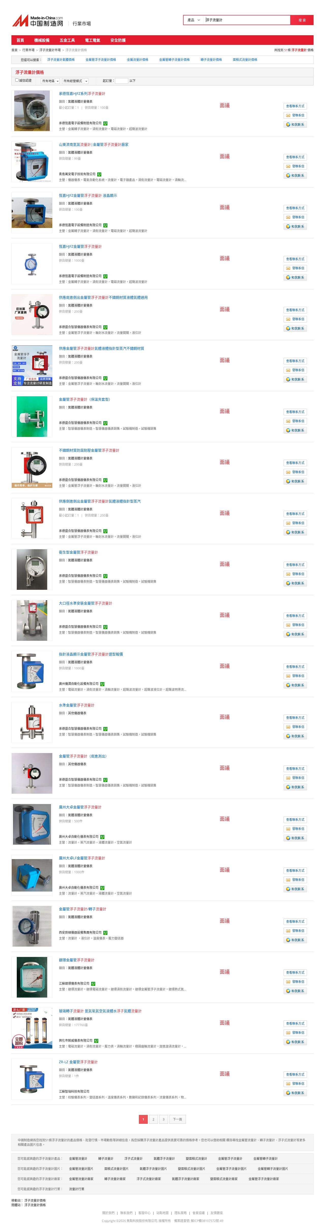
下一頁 (177, 1119)
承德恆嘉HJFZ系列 (82, 93)
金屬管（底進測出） (84, 756)
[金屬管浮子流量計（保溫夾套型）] (32, 416)
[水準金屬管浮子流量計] (32, 722)
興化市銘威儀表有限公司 (75, 1040)
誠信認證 (25, 80)
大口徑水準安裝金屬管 (85, 603)
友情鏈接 (216, 1213)
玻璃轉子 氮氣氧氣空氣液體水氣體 (100, 1010)
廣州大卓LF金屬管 (82, 858)
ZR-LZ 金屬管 (78, 1061)
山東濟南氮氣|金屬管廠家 (93, 144)
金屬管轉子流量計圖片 (273, 1169)
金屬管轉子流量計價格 (174, 60)
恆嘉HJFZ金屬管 (80, 246)
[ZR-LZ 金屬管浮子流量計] (32, 1079)
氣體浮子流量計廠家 (185, 1179)
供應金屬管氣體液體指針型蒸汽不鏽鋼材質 (101, 348)
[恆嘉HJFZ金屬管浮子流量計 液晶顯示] (32, 212)
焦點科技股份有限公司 (142, 1221)
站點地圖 (162, 1213)
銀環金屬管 (76, 959)
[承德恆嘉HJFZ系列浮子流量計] (32, 110)
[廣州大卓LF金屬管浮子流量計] (32, 875)
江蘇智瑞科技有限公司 (74, 1091)
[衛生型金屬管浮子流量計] (32, 569)
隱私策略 (180, 1213)
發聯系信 (298, 115)
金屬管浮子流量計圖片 (231, 1169)
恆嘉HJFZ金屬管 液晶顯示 (88, 195)
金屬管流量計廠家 (81, 1179)
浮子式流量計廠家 (149, 1179)
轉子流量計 (105, 1159)
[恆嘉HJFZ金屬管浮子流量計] (32, 263)
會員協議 (198, 1213)
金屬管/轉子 (82, 908)
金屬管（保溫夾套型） (85, 399)
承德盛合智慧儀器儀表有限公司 (80, 327)
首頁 (20, 40)
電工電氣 (92, 40)
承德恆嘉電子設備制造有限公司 (80, 123)
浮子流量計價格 (35, 1200)
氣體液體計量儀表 (80, 101)
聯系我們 (126, 1213)
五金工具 (67, 40)
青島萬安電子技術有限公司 (77, 174)
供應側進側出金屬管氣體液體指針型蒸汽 (100, 501)
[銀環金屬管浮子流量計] (32, 977)
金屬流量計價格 (137, 60)
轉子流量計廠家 (115, 1179)
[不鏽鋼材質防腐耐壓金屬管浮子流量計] (32, 467)
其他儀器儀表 (77, 713)
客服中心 (144, 1213)
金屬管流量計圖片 (81, 1169)
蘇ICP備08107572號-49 (207, 1221)
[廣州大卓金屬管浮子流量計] (32, 824)
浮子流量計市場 (50, 50)
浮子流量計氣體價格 (61, 60)
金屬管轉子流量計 (265, 1159)
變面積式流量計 (196, 1159)
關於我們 (108, 1213)
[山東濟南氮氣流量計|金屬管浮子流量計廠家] (32, 161)
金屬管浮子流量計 (230, 1159)
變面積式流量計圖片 (191, 1169)
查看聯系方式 (295, 106)
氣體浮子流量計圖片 (153, 1169)
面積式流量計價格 (245, 60)
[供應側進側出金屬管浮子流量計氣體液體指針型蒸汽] (32, 518)
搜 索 (302, 20)
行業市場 (82, 24)
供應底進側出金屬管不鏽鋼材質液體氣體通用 (103, 297)
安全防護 (118, 40)
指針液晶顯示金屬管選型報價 (91, 654)
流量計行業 (76, 1189)
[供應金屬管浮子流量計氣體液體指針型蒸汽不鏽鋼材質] (32, 365)
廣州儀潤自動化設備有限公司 (79, 684)
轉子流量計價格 (211, 60)
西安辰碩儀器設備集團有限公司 (80, 932)
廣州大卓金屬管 (80, 807)
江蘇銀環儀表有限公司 (74, 983)
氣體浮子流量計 (164, 1159)
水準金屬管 (76, 705)
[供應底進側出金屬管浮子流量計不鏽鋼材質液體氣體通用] (32, 314)
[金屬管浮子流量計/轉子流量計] (32, 926)
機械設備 (42, 40)
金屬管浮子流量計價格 (101, 60)
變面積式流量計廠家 (224, 1179)
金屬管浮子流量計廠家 (264, 1179)
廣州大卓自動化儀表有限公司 (79, 836)
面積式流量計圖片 (116, 1169)
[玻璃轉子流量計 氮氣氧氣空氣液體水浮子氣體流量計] (32, 1028)
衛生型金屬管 (78, 552)
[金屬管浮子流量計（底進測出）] (32, 773)
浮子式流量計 (133, 1159)
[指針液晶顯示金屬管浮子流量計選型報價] (32, 671)
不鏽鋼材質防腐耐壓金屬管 (89, 450)
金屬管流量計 (78, 1159)
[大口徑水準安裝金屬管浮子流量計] (32, 620)
